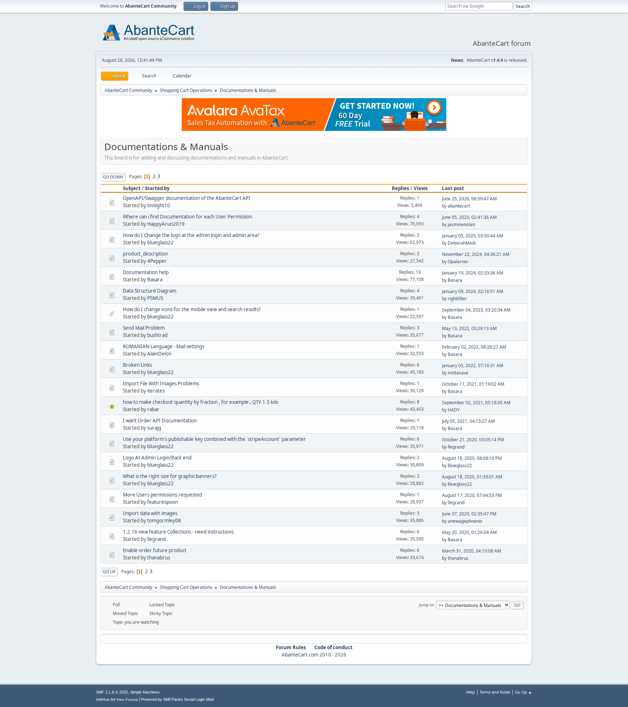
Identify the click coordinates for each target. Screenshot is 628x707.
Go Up (109, 571)
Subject (132, 188)
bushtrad (157, 335)
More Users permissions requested (162, 494)
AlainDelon (159, 353)
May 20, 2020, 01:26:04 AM (469, 532)
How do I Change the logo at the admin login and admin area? (191, 235)
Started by (157, 188)
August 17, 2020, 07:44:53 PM (472, 495)
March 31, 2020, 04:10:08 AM (471, 551)
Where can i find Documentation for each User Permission (187, 216)
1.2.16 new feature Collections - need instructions (178, 532)
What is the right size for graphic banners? (170, 476)
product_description (145, 253)
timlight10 (158, 205)
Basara (154, 279)
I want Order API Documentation (160, 420)
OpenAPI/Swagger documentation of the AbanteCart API (186, 198)
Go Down (113, 177)
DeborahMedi (462, 243)
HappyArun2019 (166, 224)
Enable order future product (154, 550)
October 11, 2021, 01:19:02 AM (473, 384)
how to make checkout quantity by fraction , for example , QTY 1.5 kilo (200, 402)
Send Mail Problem (144, 328)
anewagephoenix (465, 521)
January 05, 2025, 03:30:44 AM (472, 236)
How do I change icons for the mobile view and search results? (192, 309)
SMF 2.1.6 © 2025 (112, 692)
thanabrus (158, 557)
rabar (153, 409)
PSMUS (155, 298)
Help (470, 692)
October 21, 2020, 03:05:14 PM (473, 440)
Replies (400, 188)
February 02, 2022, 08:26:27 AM (474, 347)
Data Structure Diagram (149, 291)
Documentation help (146, 272)
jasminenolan (461, 224)
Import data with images (150, 513)
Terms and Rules (495, 692)
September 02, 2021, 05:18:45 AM (476, 402)
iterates (156, 390)
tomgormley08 (164, 520)
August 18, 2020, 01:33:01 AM (472, 477)
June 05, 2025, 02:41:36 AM (469, 217)
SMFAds (103, 700)
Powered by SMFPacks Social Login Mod (177, 699)
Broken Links (137, 365)
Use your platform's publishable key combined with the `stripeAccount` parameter (214, 439)
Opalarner (458, 261)
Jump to (426, 604)
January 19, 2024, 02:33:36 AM (472, 273)
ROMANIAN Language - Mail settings (163, 346)
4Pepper (157, 261)
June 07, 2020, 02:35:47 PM (469, 514)
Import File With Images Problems (161, 383)
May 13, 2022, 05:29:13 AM (469, 328)
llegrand (456, 447)
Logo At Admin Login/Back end (157, 457)
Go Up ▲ (523, 692)
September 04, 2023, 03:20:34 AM (476, 310)
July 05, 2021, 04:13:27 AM (468, 421)
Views (421, 188)
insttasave (458, 373)
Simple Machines (145, 692)
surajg (154, 428)
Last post (453, 188)
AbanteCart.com (300, 654)
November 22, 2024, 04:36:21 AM (476, 254)
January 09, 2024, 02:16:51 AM (472, 291)
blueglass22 (160, 242)
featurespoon (162, 502)
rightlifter (457, 299)
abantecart (459, 206)
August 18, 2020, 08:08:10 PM (472, 458)
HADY (454, 410)
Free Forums (127, 700)
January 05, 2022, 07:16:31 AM (472, 365)
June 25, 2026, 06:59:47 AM (469, 199)
